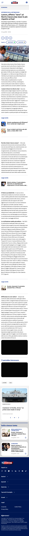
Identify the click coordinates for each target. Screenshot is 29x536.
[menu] (2, 2)
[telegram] (19, 471)
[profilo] (27, 2)
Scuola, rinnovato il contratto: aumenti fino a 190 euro (18, 434)
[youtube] (22, 471)
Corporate (3, 506)
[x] (12, 471)
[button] (14, 2)
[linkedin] (15, 471)
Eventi (3, 497)
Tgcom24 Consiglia (6, 492)
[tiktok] (26, 471)
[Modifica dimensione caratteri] (10, 38)
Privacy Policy (4, 509)
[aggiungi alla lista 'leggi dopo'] (6, 38)
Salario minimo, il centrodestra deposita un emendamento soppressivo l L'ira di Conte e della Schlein (18, 448)
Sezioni (3, 476)
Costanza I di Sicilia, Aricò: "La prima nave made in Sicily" (13, 409)
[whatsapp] (9, 471)
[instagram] (5, 471)
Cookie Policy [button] (18, 506)
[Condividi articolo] (2, 38)
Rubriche (3, 487)
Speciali (3, 481)
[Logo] (14, 2)
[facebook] (2, 471)
